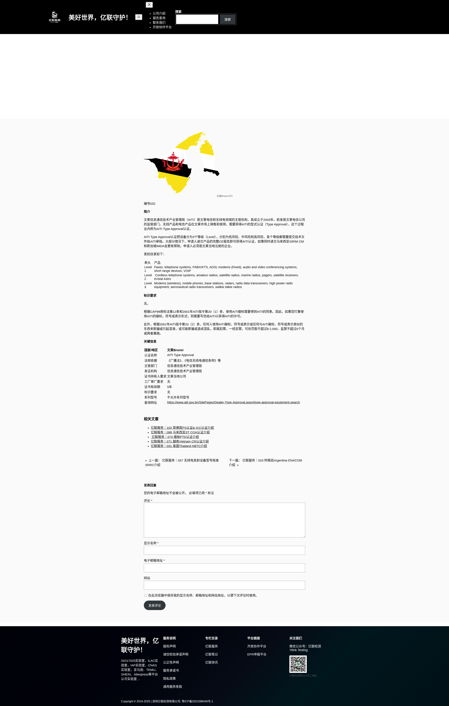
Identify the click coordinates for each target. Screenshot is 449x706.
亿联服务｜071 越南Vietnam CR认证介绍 (180, 441)
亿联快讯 (211, 662)
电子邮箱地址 (154, 560)
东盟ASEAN (131, 103)
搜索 (178, 12)
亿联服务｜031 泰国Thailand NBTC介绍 (179, 446)
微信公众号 (297, 646)
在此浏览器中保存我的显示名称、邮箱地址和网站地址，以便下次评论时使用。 (203, 595)
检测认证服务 (151, 103)
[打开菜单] (138, 17)
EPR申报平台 (256, 654)
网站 (147, 578)
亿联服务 (211, 646)
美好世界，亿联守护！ (100, 17)
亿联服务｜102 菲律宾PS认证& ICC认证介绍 (182, 428)
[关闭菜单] (149, 5)
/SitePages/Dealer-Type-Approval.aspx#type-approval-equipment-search (249, 402)
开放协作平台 (256, 646)
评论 (148, 501)
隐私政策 (169, 678)
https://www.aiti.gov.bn (182, 402)
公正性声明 (171, 662)
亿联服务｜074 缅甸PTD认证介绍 (175, 437)
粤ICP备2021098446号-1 (197, 701)
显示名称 (151, 543)
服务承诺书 (171, 670)
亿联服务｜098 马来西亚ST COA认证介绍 (180, 432)
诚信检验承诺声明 (175, 654)
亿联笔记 (211, 654)
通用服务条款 (172, 686)
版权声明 (169, 646)
